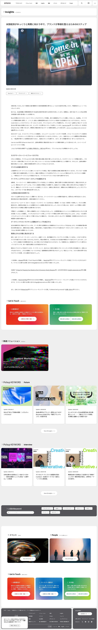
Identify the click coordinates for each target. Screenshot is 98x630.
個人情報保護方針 (42, 621)
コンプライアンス (63, 618)
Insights (43, 3)
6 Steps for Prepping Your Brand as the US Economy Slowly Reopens (35, 270)
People (71, 3)
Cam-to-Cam (65, 125)
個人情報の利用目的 (54, 621)
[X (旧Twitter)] (82, 621)
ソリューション (29, 3)
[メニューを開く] (94, 3)
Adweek (20, 260)
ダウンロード (63, 3)
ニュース (62, 616)
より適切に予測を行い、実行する (36, 148)
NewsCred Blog (22, 280)
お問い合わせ (69, 289)
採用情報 (30, 616)
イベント (55, 3)
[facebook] (85, 621)
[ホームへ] (7, 3)
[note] (91, 621)
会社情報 (41, 618)
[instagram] (88, 621)
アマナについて (19, 3)
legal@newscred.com (39, 263)
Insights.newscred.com (74, 270)
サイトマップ (85, 618)
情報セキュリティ (32, 621)
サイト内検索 (91, 618)
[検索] (81, 3)
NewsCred (46, 260)
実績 (37, 3)
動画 (49, 3)
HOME (5, 610)
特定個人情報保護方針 (64, 621)
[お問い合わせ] (88, 3)
